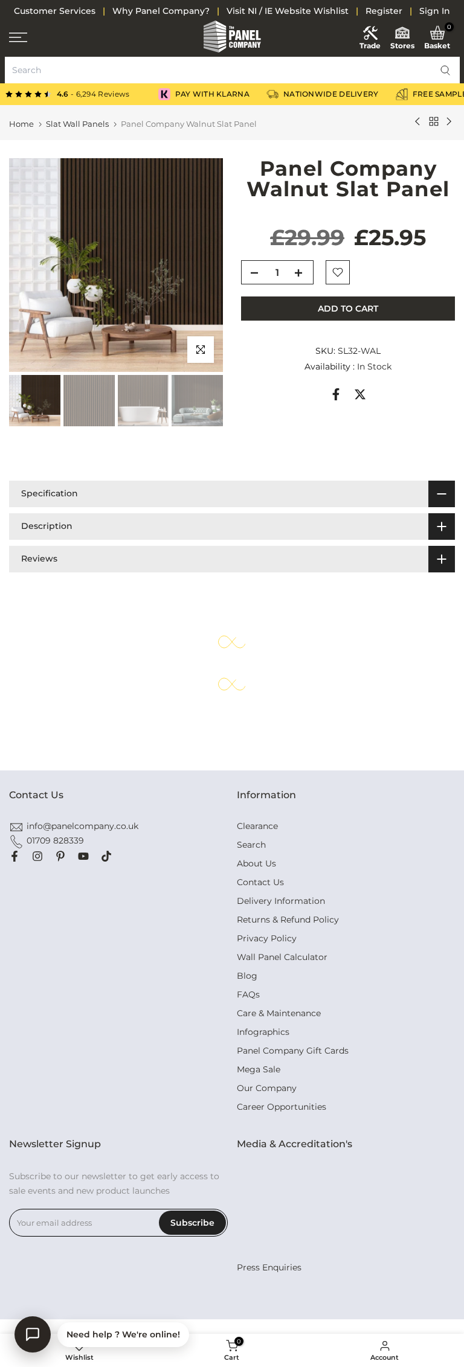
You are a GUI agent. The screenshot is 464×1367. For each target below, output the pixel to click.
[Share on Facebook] (336, 394)
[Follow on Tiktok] (106, 856)
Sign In (434, 10)
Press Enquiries (269, 1267)
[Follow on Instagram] (37, 856)
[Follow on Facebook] (14, 856)
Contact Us (260, 882)
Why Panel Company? (161, 10)
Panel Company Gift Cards (293, 1050)
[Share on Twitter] (360, 394)
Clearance (257, 826)
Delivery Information (281, 900)
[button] (445, 70)
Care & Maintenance (279, 1013)
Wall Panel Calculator (282, 957)
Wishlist (331, 10)
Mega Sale (258, 1069)
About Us (256, 863)
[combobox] (232, 70)
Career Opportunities (281, 1106)
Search (251, 844)
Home (21, 124)
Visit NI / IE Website (269, 10)
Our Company (267, 1088)
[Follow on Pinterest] (60, 856)
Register (384, 10)
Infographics (263, 1031)
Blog (247, 975)
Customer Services (54, 10)
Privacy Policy (267, 938)
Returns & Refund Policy (288, 919)
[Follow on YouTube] (83, 856)
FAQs (248, 994)
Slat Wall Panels (77, 124)
